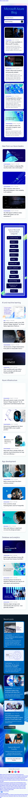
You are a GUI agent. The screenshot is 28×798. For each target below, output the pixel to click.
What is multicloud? (15, 786)
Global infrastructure (19, 774)
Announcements (9, 68)
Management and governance (13, 286)
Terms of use (5, 795)
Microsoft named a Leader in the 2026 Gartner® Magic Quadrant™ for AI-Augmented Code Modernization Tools (14, 401)
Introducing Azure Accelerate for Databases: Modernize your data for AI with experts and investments (14, 581)
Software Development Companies (7, 782)
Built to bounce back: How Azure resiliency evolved (12, 482)
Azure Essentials (18, 775)
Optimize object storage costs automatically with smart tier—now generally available (13, 605)
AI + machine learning (13, 237)
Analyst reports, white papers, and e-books (14, 785)
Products (2, 777)
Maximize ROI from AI (11, 778)
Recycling (21, 795)
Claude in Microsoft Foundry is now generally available (14, 71)
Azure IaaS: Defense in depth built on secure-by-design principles (13, 528)
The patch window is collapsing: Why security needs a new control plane (13, 166)
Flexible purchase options (22, 777)
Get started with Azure (10, 774)
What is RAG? (11, 789)
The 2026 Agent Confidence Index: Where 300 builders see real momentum (13, 214)
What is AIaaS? (16, 788)
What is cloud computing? (5, 786)
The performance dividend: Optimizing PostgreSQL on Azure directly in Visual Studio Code (14, 717)
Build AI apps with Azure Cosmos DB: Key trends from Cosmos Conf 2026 (13, 558)
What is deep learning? (8, 788)
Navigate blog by (9, 17)
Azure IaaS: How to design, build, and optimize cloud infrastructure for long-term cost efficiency (14, 452)
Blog (10, 784)
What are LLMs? (22, 788)
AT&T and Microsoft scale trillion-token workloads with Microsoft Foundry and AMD (13, 371)
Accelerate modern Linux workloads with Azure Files (12, 691)
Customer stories (7, 367)
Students (22, 784)
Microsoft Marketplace (18, 782)
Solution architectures (12, 779)
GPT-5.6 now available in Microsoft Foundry (14, 43)
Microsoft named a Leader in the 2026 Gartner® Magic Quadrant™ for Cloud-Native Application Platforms (14, 324)
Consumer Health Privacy (5, 794)
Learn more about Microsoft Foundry (14, 759)
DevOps (13, 259)
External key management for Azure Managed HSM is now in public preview (13, 427)
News (5, 320)
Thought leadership (9, 123)
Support (19, 779)
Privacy (23, 794)
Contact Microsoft (17, 794)
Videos (24, 785)
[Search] (22, 22)
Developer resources (16, 784)
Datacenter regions (4, 775)
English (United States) (4, 790)
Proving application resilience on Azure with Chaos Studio (14, 98)
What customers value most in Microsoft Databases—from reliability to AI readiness (14, 190)
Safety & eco (15, 795)
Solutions (18, 778)
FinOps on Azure (3, 778)
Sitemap (12, 794)
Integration (13, 276)
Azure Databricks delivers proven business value (14, 637)
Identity (13, 272)
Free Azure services (13, 777)
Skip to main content (4, 0)
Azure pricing (6, 777)
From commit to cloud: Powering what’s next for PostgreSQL (14, 504)
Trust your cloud (11, 775)
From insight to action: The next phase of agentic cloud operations (13, 127)
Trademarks (11, 795)
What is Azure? (3, 774)
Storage (13, 291)
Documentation (6, 784)
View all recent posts (10, 727)
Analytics (13, 242)
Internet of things (13, 280)
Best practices (6, 526)
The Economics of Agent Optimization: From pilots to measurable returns (14, 347)
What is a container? (4, 789)
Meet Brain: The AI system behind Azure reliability (12, 665)
